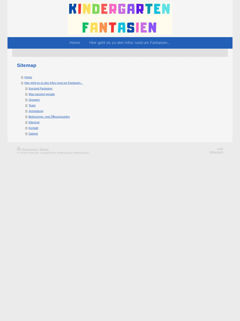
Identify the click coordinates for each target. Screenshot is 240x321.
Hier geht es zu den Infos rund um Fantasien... (53, 83)
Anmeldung (36, 111)
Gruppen (34, 100)
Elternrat (34, 122)
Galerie (33, 133)
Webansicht (216, 152)
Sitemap (44, 149)
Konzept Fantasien (40, 88)
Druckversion (29, 149)
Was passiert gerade (42, 94)
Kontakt (33, 128)
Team (32, 105)
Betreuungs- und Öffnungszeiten (49, 116)
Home (28, 77)
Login (220, 148)
